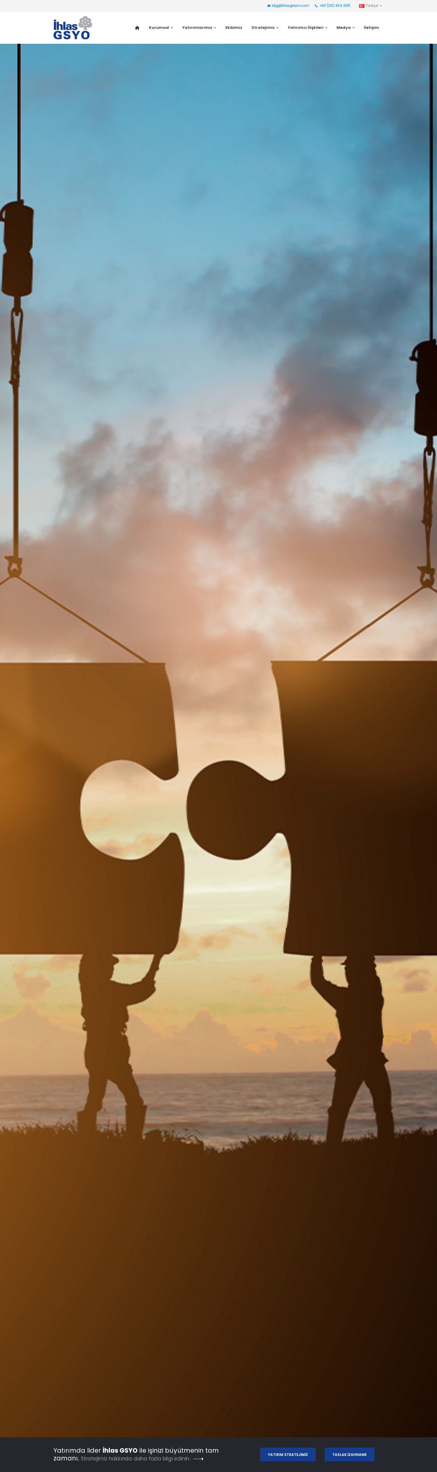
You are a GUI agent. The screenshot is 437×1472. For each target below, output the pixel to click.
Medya (344, 27)
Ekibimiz (233, 27)
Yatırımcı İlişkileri (305, 27)
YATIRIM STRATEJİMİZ (288, 1454)
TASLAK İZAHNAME (349, 1454)
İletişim (371, 27)
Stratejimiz (263, 27)
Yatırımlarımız (197, 27)
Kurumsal (159, 27)
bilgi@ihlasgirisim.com (290, 5)
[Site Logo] (73, 27)
